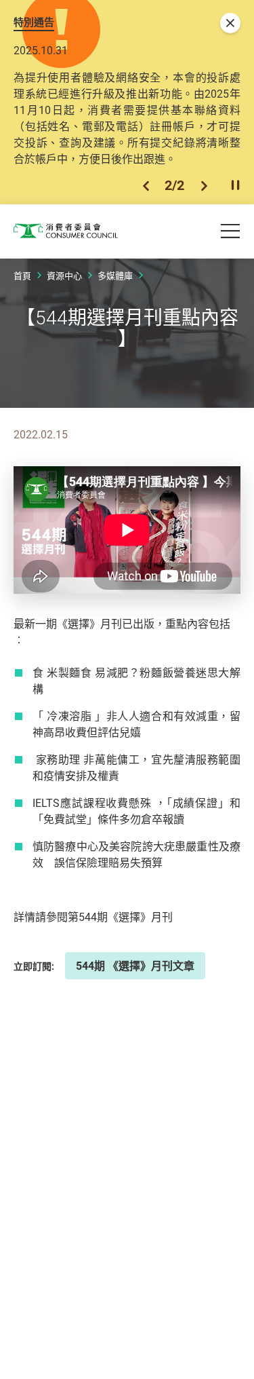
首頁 (22, 275)
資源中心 (64, 275)
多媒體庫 (115, 275)
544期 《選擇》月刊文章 (135, 965)
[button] (146, 186)
